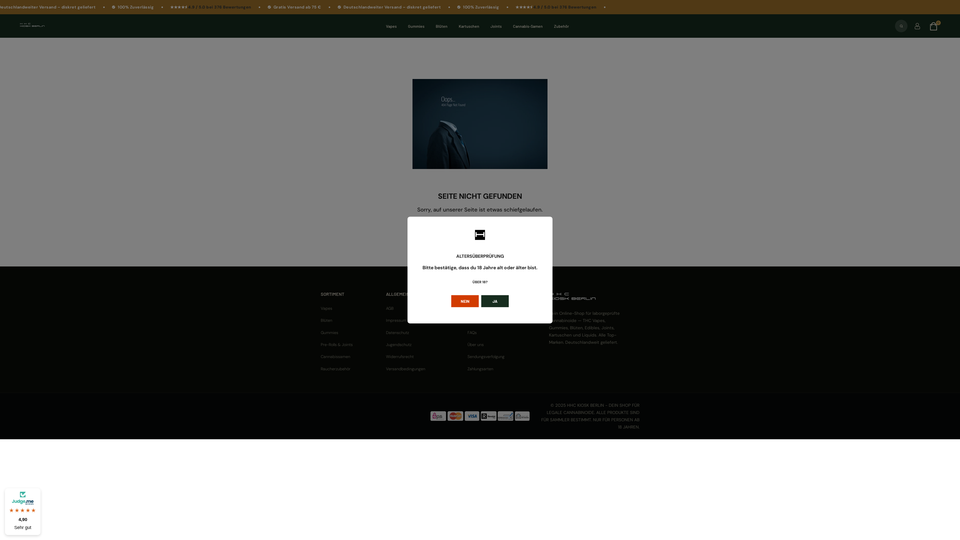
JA (495, 300)
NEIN (465, 300)
